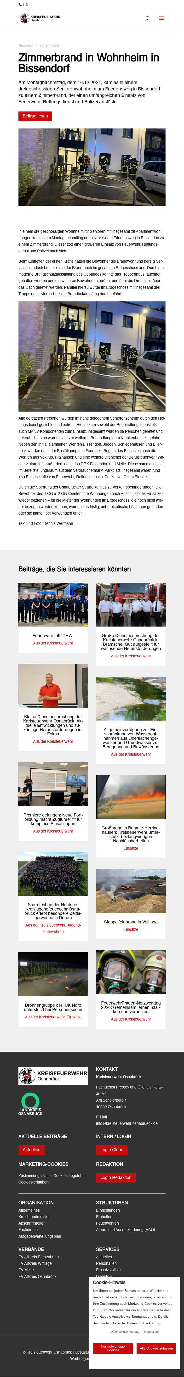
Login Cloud (111, 1150)
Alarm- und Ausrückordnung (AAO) (125, 1230)
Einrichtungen (108, 1211)
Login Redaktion (116, 1178)
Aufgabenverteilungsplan (39, 1237)
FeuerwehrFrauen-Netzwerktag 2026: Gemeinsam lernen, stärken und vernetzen (131, 1007)
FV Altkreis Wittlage (35, 1264)
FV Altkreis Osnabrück (37, 1277)
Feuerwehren (107, 1224)
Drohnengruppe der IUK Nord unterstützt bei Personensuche (53, 1007)
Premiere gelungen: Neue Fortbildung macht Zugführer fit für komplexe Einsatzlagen (53, 819)
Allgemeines (29, 1211)
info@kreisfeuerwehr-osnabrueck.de (127, 1124)
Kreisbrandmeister (34, 1217)
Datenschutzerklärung (125, 1332)
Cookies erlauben (33, 1182)
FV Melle (26, 1270)
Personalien (107, 1264)
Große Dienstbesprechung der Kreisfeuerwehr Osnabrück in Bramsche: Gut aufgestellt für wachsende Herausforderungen (131, 642)
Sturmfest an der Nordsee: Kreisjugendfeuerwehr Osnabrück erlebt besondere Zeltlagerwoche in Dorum (53, 911)
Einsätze (74, 1017)
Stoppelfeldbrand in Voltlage (131, 922)
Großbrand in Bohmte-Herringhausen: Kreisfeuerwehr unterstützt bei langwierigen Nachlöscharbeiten (131, 834)
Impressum (151, 1332)
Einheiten (104, 1217)
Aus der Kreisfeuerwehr (53, 643)
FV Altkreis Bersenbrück (38, 1257)
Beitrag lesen (35, 116)
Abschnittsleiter (31, 1224)
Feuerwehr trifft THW (53, 636)
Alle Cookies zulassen (156, 1348)
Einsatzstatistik (108, 1270)
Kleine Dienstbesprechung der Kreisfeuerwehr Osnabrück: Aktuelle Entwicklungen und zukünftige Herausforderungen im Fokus (53, 725)
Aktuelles (31, 1150)
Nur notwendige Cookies (113, 1348)
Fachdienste (29, 1230)
